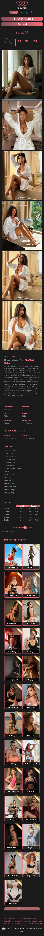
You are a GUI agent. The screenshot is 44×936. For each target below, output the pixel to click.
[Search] (32, 12)
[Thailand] (22, 8)
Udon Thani (29, 360)
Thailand (7, 363)
